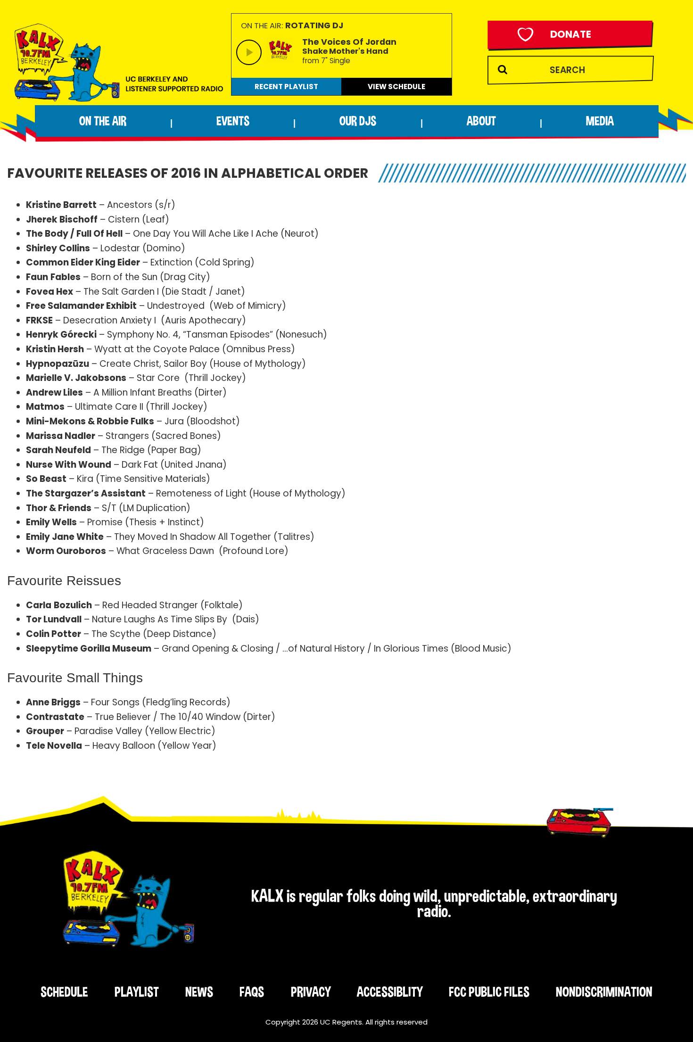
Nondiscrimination (604, 991)
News (199, 991)
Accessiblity (389, 991)
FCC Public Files (489, 991)
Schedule (64, 991)
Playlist (137, 991)
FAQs (251, 991)
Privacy (310, 991)
